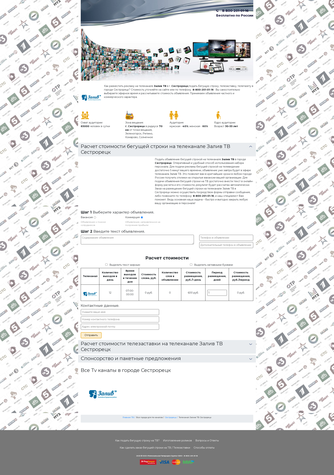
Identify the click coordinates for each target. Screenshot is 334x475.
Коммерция (132, 217)
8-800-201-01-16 (234, 11)
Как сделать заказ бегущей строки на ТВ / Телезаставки (155, 447)
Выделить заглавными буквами (213, 264)
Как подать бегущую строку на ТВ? (137, 440)
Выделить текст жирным (124, 264)
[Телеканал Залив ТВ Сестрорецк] (103, 391)
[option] (167, 55)
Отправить (91, 335)
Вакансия (87, 217)
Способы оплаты (204, 447)
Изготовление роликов (177, 440)
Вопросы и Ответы (207, 440)
